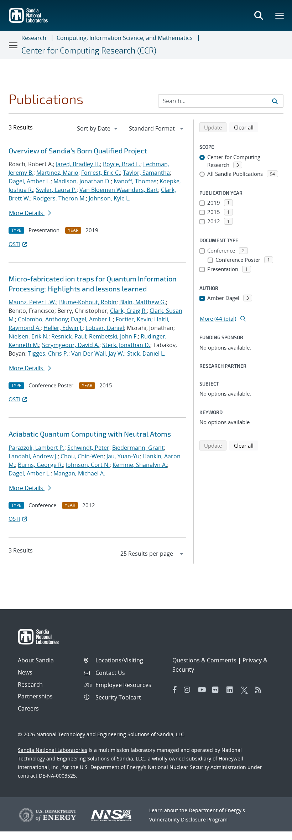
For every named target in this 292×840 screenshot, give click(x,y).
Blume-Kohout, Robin (87, 302)
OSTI (14, 244)
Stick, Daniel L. (146, 353)
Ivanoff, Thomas (135, 181)
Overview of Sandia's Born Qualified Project (78, 150)
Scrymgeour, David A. (70, 345)
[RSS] (260, 689)
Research (33, 38)
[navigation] (98, 128)
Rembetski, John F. (113, 336)
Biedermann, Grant (138, 448)
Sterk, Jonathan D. (126, 345)
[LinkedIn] (231, 689)
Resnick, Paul (68, 336)
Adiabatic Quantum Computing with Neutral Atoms (90, 433)
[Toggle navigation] (13, 45)
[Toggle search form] (258, 15)
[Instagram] (189, 689)
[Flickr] (217, 689)
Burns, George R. (40, 465)
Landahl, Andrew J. (33, 456)
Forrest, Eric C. (100, 173)
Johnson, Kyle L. (109, 198)
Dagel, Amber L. (30, 181)
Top (271, 832)
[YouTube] (203, 689)
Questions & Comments (204, 660)
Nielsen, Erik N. (28, 336)
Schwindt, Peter (88, 448)
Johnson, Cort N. (88, 465)
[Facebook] (175, 689)
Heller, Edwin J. (63, 328)
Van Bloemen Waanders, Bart (118, 190)
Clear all (246, 127)
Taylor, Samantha (146, 173)
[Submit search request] (274, 101)
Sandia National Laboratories (52, 750)
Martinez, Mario (57, 173)
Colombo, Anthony (43, 319)
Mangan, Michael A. (79, 473)
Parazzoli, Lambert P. (36, 448)
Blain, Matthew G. (142, 302)
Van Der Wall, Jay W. (97, 353)
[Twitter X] (246, 689)
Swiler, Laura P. (56, 190)
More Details (27, 213)
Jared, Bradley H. (78, 164)
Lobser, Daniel (104, 328)
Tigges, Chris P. (48, 353)
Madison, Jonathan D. (82, 181)
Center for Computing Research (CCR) (88, 50)
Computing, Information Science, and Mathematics (125, 38)
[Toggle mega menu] (280, 15)
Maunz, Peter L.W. (32, 302)
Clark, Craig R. (128, 311)
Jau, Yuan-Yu (123, 456)
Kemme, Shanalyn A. (140, 465)
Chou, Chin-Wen (82, 456)
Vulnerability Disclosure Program (188, 819)
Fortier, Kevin (133, 319)
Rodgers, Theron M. (59, 198)
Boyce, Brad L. (121, 164)
